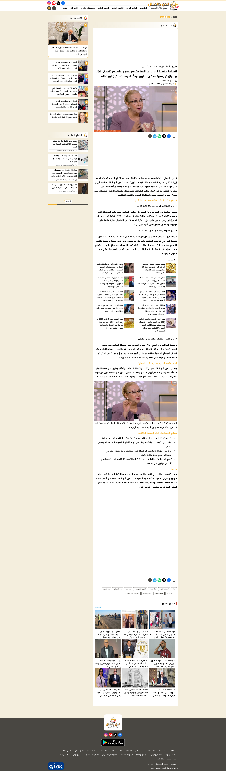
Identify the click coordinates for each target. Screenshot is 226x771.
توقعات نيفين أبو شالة (132, 593)
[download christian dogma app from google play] (113, 742)
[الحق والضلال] (175, 17)
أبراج (174, 589)
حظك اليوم (165, 17)
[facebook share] (169, 136)
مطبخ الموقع (79, 750)
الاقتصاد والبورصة (170, 754)
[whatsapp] (150, 136)
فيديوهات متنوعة (88, 8)
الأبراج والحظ (147, 593)
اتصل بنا (150, 764)
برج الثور (128, 589)
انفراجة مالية (171, 593)
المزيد (68, 201)
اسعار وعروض (77, 754)
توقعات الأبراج (164, 589)
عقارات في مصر (65, 754)
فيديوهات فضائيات (126, 754)
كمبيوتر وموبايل (156, 754)
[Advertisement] (135, 46)
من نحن (173, 764)
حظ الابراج (153, 589)
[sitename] (113, 722)
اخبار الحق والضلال (142, 754)
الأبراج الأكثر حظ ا (140, 589)
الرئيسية (143, 8)
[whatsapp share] (159, 136)
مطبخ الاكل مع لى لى (109, 754)
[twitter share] (164, 136)
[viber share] (155, 136)
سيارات (87, 754)
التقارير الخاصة (118, 8)
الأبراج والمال (159, 593)
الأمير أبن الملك (168, 81)
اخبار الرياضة (91, 750)
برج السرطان (118, 589)
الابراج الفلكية (171, 759)
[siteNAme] (163, 5)
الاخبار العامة (131, 8)
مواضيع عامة (67, 750)
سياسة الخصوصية (162, 764)
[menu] (54, 8)
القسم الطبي (103, 8)
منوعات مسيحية (103, 750)
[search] (49, 8)
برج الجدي (106, 589)
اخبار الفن (74, 8)
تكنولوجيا (95, 754)
